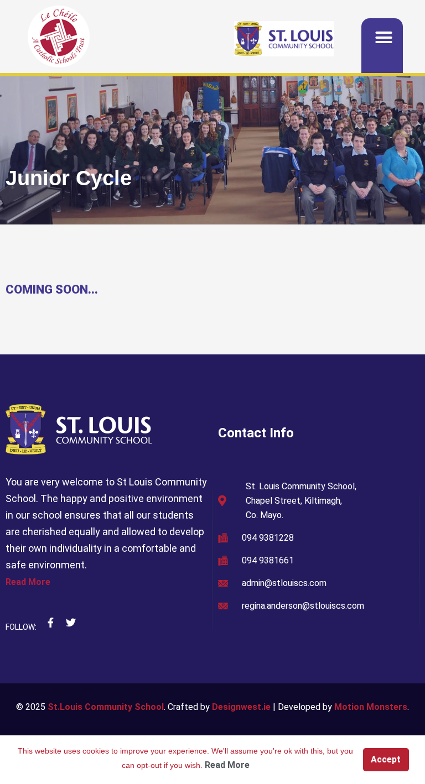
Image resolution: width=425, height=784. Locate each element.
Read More (28, 582)
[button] (384, 37)
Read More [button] (227, 765)
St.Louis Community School (106, 707)
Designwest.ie (241, 707)
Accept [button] (386, 759)
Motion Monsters (370, 707)
